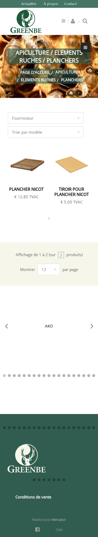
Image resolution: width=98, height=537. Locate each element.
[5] (24, 375)
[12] (58, 375)
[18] (88, 375)
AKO (49, 326)
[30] (54, 427)
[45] (63, 479)
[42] (49, 479)
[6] (29, 375)
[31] (58, 427)
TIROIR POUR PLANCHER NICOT (71, 191)
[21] (9, 427)
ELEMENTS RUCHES (38, 79)
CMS (59, 529)
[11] (54, 375)
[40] (39, 479)
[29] (49, 427)
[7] (34, 375)
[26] (34, 427)
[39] (34, 479)
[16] (78, 375)
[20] (4, 427)
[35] (78, 427)
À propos (51, 4)
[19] (93, 375)
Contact (70, 4)
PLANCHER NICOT (26, 189)
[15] (73, 375)
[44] (58, 479)
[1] (4, 375)
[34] (73, 427)
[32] (63, 427)
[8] (39, 375)
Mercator (58, 519)
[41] (44, 479)
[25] (29, 427)
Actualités (28, 4)
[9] (44, 375)
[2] (9, 375)
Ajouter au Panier (29, 164)
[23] (19, 427)
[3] (14, 375)
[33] (68, 427)
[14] (68, 375)
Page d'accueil (35, 72)
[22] (14, 427)
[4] (19, 375)
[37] (88, 427)
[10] (49, 375)
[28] (44, 427)
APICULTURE (66, 72)
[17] (83, 375)
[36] (83, 427)
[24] (24, 427)
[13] (63, 375)
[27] (39, 427)
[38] (93, 427)
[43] (54, 479)
